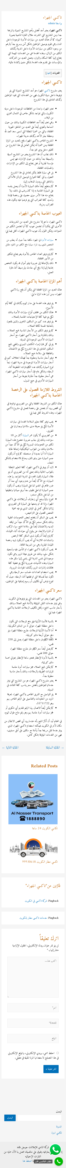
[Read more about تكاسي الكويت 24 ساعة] (33, 799)
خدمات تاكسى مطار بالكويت (33, 918)
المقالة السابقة (55, 747)
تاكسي (47, 90)
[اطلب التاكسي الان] (58, 1161)
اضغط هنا (27, 1161)
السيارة (26, 435)
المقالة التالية (10, 747)
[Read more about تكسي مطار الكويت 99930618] (33, 847)
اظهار (49, 73)
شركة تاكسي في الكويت (36, 901)
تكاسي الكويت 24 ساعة (45, 828)
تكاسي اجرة (57, 1133)
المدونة (59, 1126)
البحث (59, 1111)
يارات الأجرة (46, 240)
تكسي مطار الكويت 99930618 (40, 862)
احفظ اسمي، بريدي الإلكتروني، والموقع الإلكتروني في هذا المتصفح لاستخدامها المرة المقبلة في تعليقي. (33, 1055)
